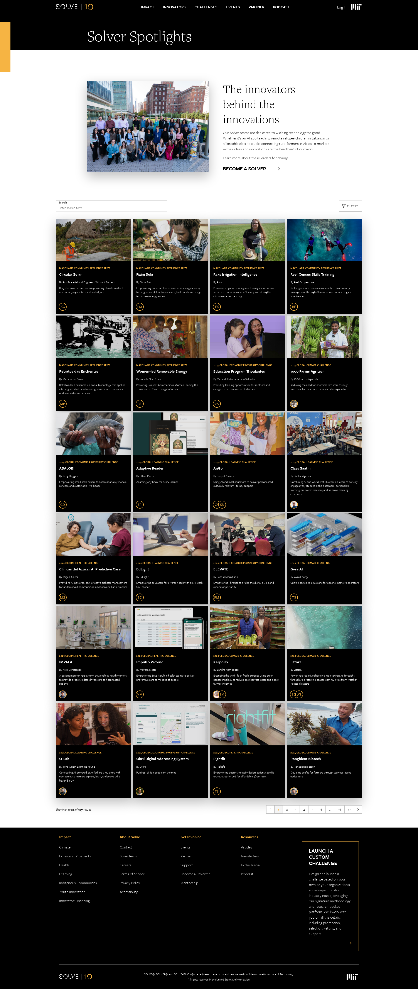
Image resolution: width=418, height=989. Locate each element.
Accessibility (129, 891)
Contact (126, 847)
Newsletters (250, 856)
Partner (256, 7)
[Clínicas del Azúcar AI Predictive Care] (93, 558)
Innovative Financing (74, 900)
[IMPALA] (93, 653)
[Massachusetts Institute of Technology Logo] (356, 7)
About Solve (130, 837)
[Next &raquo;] (358, 809)
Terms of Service (132, 874)
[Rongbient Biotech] (324, 750)
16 (339, 809)
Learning (65, 874)
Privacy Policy (130, 883)
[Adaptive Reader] (170, 462)
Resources (249, 837)
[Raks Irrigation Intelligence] (247, 266)
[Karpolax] (247, 653)
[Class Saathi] (324, 462)
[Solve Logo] (74, 6)
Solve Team (128, 856)
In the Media (250, 865)
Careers (125, 865)
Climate (65, 847)
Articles (246, 847)
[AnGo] (247, 462)
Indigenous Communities (78, 883)
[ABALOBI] (93, 462)
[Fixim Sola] (170, 266)
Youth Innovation (72, 891)
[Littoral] (324, 653)
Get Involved (191, 837)
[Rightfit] (247, 750)
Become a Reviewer (195, 874)
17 (349, 809)
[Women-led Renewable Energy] (170, 363)
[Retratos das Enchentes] (93, 363)
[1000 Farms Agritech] (324, 363)
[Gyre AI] (324, 558)
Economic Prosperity (75, 856)
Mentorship (189, 883)
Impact (147, 7)
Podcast (281, 7)
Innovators (174, 7)
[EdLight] (170, 558)
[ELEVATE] (247, 558)
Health (64, 865)
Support (186, 865)
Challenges (205, 7)
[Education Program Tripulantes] (247, 363)
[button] (350, 206)
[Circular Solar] (93, 266)
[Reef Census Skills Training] (324, 266)
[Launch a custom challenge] (347, 943)
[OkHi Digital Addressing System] (170, 750)
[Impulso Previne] (170, 653)
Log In (342, 7)
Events (233, 7)
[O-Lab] (93, 750)
